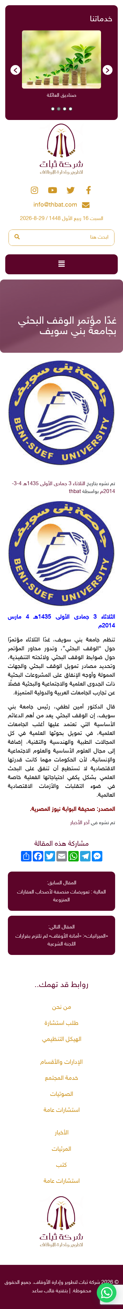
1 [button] (70, 109)
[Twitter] (70, 190)
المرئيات (61, 1149)
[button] (15, 70)
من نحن (61, 1007)
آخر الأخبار (80, 823)
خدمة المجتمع (61, 1078)
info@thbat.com (55, 205)
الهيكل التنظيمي (61, 1039)
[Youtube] (52, 190)
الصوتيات (61, 1094)
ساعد (37, 1291)
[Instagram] (34, 190)
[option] (41, 66)
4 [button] (53, 109)
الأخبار (62, 1133)
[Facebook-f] (88, 190)
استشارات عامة (62, 1110)
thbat (75, 492)
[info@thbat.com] (86, 205)
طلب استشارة (61, 1023)
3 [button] (59, 109)
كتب (61, 1165)
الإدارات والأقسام (61, 1062)
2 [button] (65, 109)
